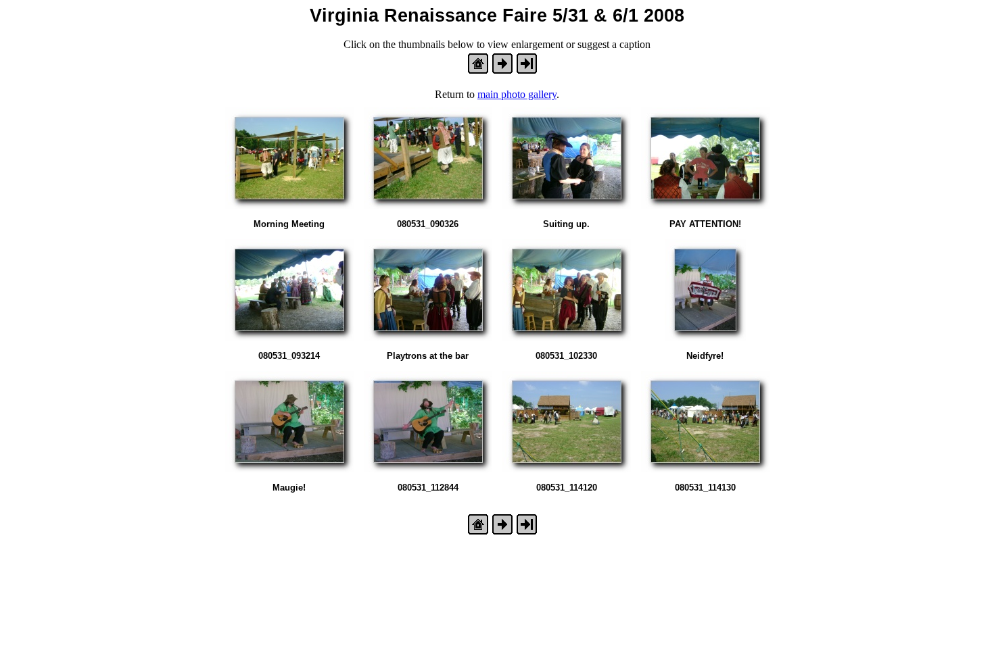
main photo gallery (517, 94)
